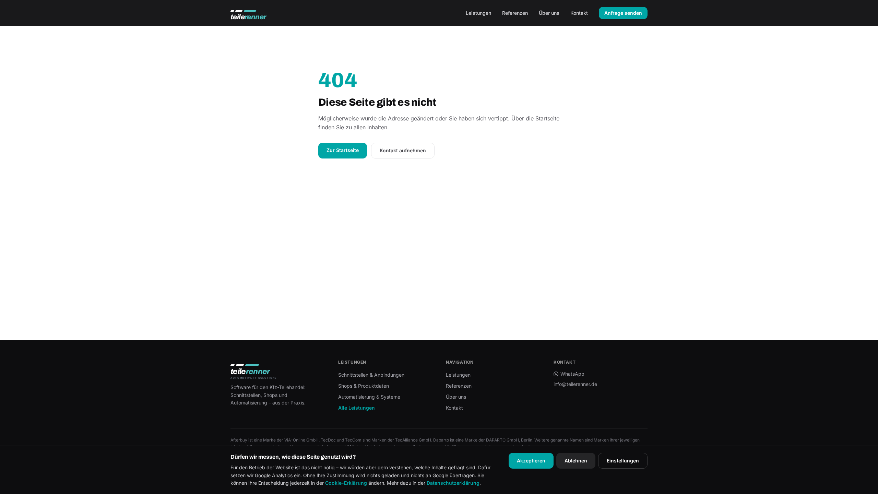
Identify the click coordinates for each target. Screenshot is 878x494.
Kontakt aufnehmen (403, 150)
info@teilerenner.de (575, 384)
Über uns (549, 13)
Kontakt (579, 13)
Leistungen (478, 13)
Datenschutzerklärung (453, 483)
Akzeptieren (531, 460)
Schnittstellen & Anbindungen (371, 375)
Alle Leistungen (356, 408)
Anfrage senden (623, 13)
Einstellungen (623, 460)
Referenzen (515, 13)
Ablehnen (576, 460)
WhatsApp (572, 374)
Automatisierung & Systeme (369, 397)
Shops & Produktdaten (363, 386)
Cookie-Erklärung (346, 483)
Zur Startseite (343, 150)
